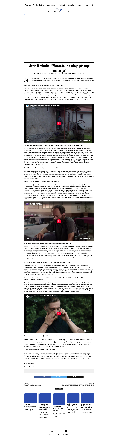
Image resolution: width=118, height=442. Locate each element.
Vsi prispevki (51, 5)
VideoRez (71, 5)
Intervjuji (64, 73)
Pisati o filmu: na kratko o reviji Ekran (58, 407)
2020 (51, 73)
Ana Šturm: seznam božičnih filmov (72, 405)
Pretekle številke (38, 5)
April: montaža (57, 73)
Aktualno (28, 5)
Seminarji (62, 5)
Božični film (27, 404)
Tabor (79, 5)
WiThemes (68, 434)
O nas (86, 5)
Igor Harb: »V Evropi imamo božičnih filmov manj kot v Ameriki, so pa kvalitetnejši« (44, 406)
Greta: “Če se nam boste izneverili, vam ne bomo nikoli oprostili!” (87, 405)
